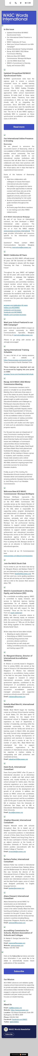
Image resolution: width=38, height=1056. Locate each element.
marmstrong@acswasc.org (21, 247)
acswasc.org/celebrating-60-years (16, 305)
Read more (19, 127)
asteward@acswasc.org (17, 923)
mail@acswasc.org (15, 1008)
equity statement (16, 613)
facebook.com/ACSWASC (13, 312)
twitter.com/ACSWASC (12, 308)
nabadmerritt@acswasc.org (18, 759)
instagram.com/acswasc (12, 310)
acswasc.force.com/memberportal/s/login (18, 374)
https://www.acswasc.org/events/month (18, 360)
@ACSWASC (14, 1022)
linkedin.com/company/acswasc (15, 315)
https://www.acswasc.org (19, 1010)
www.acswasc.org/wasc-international (17, 231)
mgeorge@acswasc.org (17, 943)
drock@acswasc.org (16, 812)
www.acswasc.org (17, 945)
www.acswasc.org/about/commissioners (18, 556)
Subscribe (19, 971)
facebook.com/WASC (19, 1019)
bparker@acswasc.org (23, 574)
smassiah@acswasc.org (17, 852)
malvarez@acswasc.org (17, 697)
